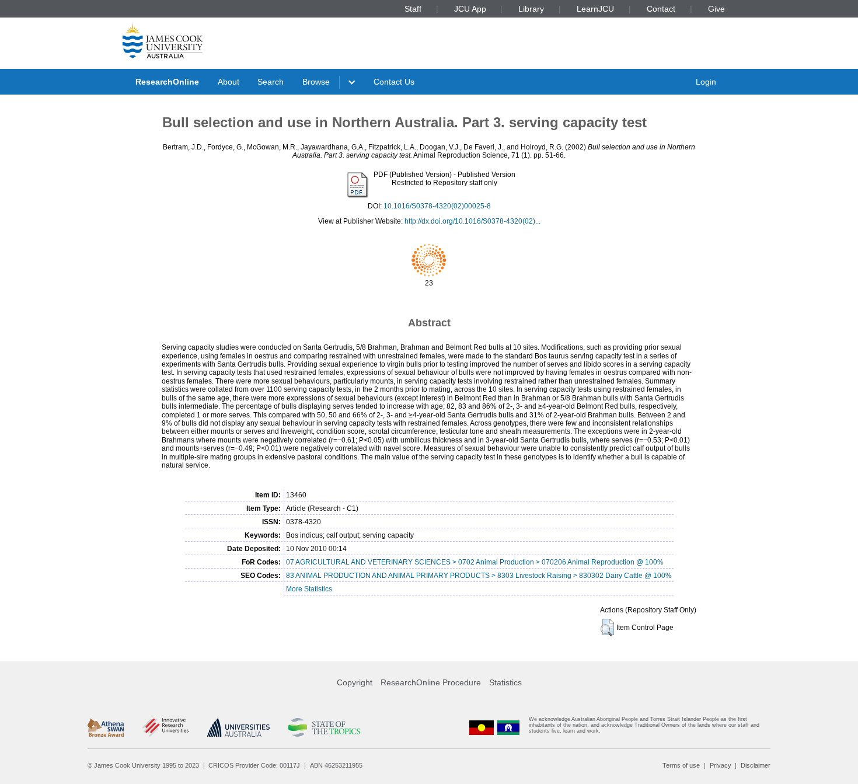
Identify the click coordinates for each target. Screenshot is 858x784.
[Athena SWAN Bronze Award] (106, 727)
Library (531, 8)
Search (270, 81)
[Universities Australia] (238, 727)
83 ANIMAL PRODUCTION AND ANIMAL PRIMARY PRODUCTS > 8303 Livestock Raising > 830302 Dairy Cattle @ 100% (479, 576)
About (228, 81)
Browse (316, 81)
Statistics (505, 682)
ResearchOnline (167, 81)
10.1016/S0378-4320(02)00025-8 (437, 206)
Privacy (720, 765)
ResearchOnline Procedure (431, 682)
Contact (661, 8)
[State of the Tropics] (324, 727)
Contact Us (394, 81)
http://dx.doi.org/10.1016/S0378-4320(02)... (472, 221)
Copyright (354, 682)
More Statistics (309, 589)
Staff (412, 8)
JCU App (470, 8)
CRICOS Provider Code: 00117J (254, 765)
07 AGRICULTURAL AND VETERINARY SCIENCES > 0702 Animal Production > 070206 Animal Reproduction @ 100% (475, 562)
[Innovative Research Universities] (165, 727)
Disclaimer (755, 765)
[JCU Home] (163, 40)
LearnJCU (595, 8)
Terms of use (681, 765)
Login (706, 81)
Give (716, 8)
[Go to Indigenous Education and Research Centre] (482, 727)
